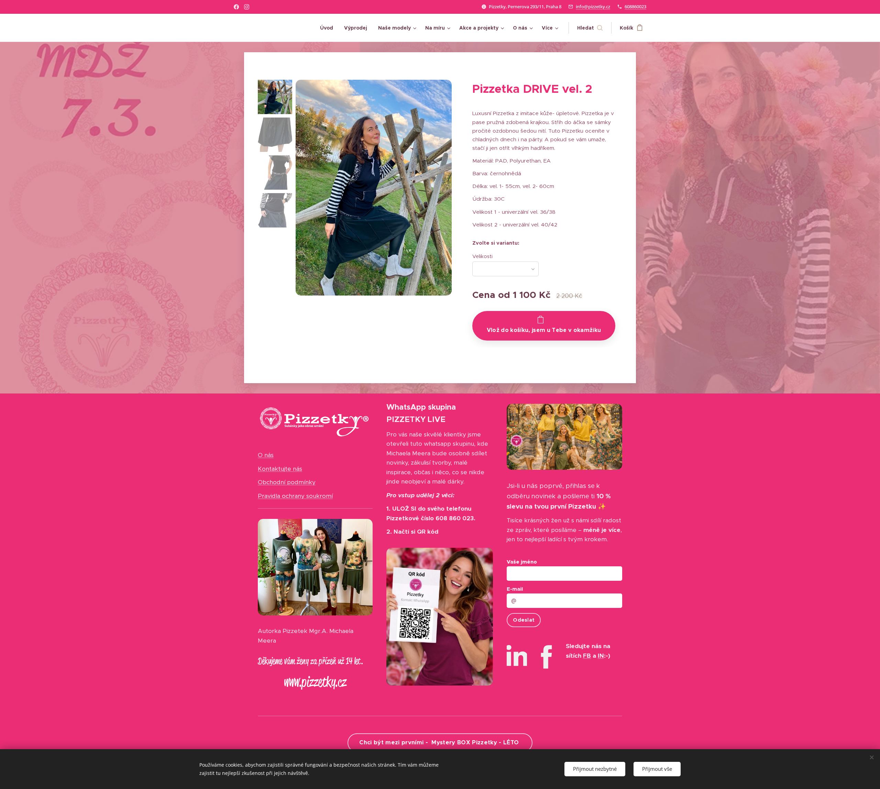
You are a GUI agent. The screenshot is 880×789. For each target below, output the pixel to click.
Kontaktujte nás (280, 469)
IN (601, 655)
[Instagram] (246, 7)
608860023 (635, 6)
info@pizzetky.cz (593, 6)
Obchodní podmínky (287, 482)
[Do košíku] (543, 326)
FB (587, 655)
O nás (266, 455)
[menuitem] (328, 27)
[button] (590, 27)
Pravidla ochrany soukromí (295, 496)
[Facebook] (236, 7)
